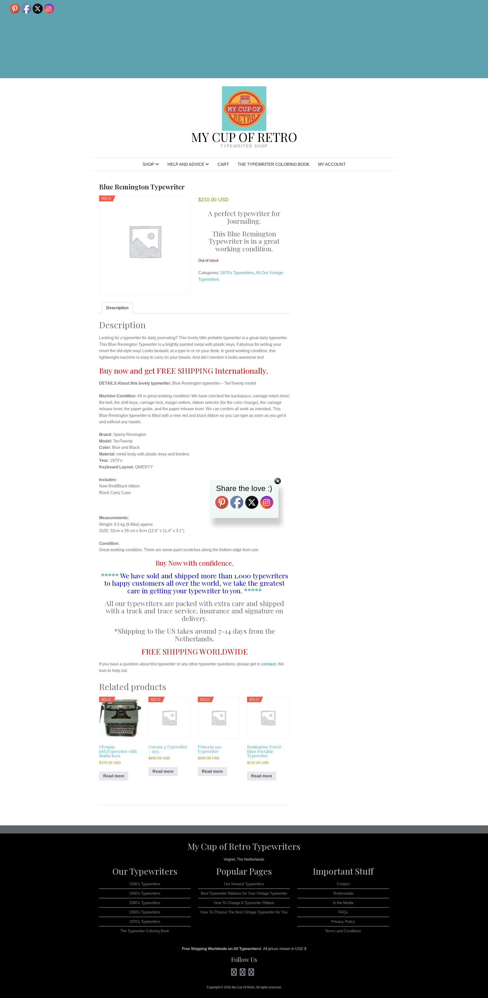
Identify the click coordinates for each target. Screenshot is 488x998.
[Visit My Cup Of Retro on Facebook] (251, 973)
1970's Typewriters (237, 273)
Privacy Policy (343, 921)
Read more (113, 776)
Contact (343, 884)
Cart (223, 164)
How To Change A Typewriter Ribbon (244, 903)
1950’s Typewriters (144, 903)
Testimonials (343, 893)
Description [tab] (117, 308)
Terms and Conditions (343, 931)
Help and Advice (185, 164)
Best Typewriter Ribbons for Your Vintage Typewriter (244, 893)
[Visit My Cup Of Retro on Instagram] (234, 973)
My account (332, 164)
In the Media (343, 903)
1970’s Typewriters (144, 921)
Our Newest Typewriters (244, 884)
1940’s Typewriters (144, 893)
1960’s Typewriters (144, 912)
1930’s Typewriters (144, 884)
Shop (148, 164)
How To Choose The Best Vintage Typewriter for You (244, 912)
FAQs (343, 912)
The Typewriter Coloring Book (274, 164)
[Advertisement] (318, 39)
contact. (269, 664)
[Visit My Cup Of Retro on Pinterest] (243, 973)
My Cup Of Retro (244, 137)
